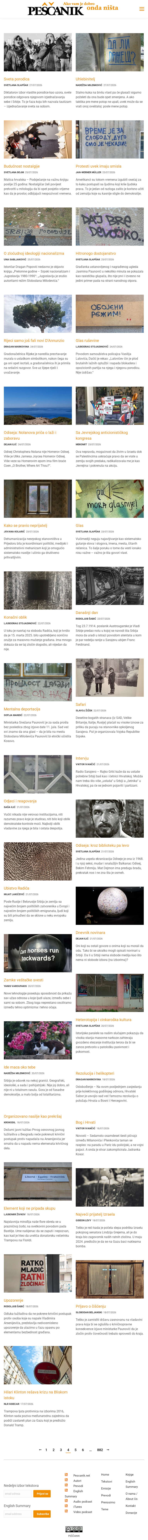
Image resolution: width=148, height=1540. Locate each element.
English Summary (17, 1506)
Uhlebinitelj (85, 79)
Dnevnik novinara (90, 932)
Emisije (106, 1488)
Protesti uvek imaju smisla (98, 166)
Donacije (131, 1513)
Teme (104, 1509)
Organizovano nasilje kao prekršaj (33, 1116)
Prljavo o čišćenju (91, 1306)
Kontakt (131, 1506)
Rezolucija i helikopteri (95, 1073)
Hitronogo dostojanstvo (96, 253)
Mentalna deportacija (22, 709)
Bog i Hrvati (86, 1122)
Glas (79, 525)
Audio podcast (82, 1501)
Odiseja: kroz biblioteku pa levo (102, 845)
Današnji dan (87, 612)
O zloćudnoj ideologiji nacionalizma (34, 253)
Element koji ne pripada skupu (29, 1208)
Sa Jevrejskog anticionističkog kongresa (102, 435)
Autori (77, 1481)
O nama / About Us (132, 1496)
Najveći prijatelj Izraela (95, 1214)
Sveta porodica (16, 79)
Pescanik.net (81, 1475)
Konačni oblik (15, 617)
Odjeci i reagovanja (20, 801)
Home (105, 1474)
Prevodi (78, 1486)
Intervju (82, 758)
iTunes (77, 1507)
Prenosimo (108, 1502)
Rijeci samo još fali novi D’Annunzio (34, 340)
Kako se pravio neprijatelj (25, 525)
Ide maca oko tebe (19, 1067)
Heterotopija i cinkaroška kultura (103, 1019)
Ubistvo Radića (16, 888)
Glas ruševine (87, 340)
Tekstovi (106, 1481)
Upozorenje (13, 1300)
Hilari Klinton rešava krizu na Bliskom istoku (36, 1395)
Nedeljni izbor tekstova (21, 1485)
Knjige (130, 1474)
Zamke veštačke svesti (23, 980)
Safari (81, 704)
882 (100, 1450)
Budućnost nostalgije (22, 166)
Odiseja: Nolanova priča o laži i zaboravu (30, 435)
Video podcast (82, 1512)
